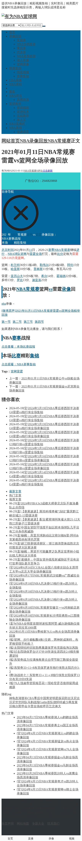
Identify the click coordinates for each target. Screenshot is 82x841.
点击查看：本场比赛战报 (18, 346)
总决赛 (21, 52)
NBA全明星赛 (26, 44)
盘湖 (18, 698)
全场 (39, 253)
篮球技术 (23, 111)
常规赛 (21, 40)
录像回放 (15, 36)
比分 (60, 253)
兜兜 (18, 702)
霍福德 (61, 276)
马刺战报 (33, 702)
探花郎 (63, 698)
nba (4, 303)
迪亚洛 (36, 280)
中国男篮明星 (49, 698)
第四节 (39, 321)
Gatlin (43, 702)
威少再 (67, 702)
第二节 (17, 321)
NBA (14, 234)
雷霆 (38, 234)
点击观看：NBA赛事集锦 (19, 364)
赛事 (16, 337)
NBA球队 (14, 253)
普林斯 (38, 269)
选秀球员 (23, 99)
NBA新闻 (15, 127)
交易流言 (23, 131)
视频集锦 (15, 68)
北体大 (56, 706)
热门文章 (15, 495)
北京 (5, 249)
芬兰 (49, 706)
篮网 (30, 234)
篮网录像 (23, 64)
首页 (12, 32)
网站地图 (23, 823)
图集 (12, 91)
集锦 (34, 355)
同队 (24, 702)
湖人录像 (23, 60)
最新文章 (15, 491)
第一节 (6, 321)
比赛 (11, 242)
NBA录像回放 (34, 140)
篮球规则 (23, 107)
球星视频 (23, 72)
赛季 (51, 249)
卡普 (30, 706)
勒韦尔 (44, 265)
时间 (11, 249)
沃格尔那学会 (18, 706)
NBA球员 (15, 95)
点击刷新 (48, 170)
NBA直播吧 (17, 123)
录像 (66, 289)
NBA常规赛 (59, 140)
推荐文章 (15, 499)
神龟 (12, 698)
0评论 (39, 170)
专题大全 (38, 823)
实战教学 (23, 115)
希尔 (44, 276)
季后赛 (21, 48)
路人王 (21, 119)
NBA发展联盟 (26, 56)
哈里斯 (15, 269)
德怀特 (57, 702)
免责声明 (8, 823)
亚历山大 (17, 276)
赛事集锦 (23, 76)
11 (30, 249)
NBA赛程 (15, 84)
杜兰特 (15, 265)
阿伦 (70, 265)
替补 (24, 698)
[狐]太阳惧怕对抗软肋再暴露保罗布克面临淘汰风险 (43, 647)
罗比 (20, 280)
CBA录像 (15, 80)
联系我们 (53, 823)
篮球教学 (15, 103)
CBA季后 (33, 698)
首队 (50, 702)
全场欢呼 (40, 706)
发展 (75, 702)
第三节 (28, 321)
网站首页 (11, 140)
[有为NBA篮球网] (19, 16)
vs (51, 289)
